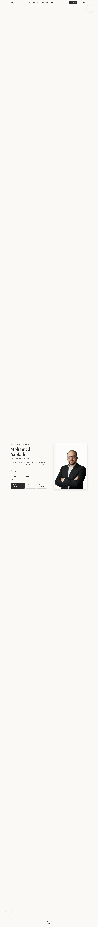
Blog (47, 2)
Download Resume (16, 485)
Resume (74, 2)
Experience (35, 2)
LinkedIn (41, 486)
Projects (42, 2)
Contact (52, 2)
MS (12, 2)
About (29, 2)
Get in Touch (83, 2)
